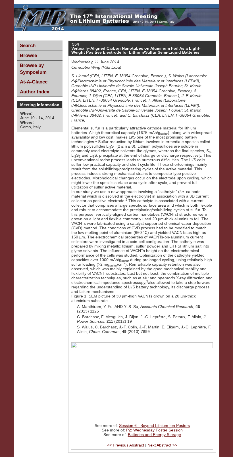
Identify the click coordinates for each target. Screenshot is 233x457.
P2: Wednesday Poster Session (154, 430)
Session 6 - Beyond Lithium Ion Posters (154, 425)
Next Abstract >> (162, 445)
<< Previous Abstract (125, 445)
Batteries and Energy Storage (154, 434)
